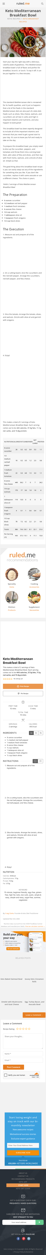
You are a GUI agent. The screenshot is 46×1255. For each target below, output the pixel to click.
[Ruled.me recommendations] (23, 561)
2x (36, 733)
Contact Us (23, 1176)
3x (41, 733)
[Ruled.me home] (23, 3)
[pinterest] (23, 1238)
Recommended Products (23, 1179)
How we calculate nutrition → (35, 926)
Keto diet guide (23, 1188)
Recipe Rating (8, 1029)
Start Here (23, 1185)
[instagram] (28, 1238)
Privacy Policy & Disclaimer (23, 1252)
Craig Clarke (9, 913)
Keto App (23, 1182)
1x (31, 733)
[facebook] (17, 1238)
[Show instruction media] (35, 761)
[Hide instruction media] (40, 761)
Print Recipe (24, 686)
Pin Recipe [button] (24, 693)
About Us (23, 1173)
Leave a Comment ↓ (34, 1015)
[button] (4, 678)
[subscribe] (39, 1222)
